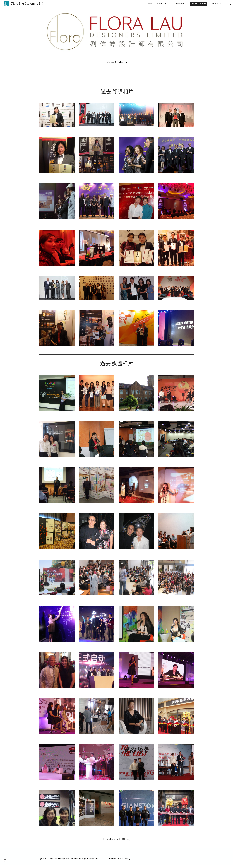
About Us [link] (161, 3)
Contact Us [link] (216, 3)
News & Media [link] (199, 3)
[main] (116, 62)
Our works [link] (179, 3)
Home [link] (149, 3)
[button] (230, 4)
